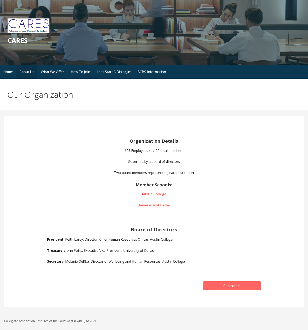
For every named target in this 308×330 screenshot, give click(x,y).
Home (8, 71)
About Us (26, 71)
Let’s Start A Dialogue (114, 71)
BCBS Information (151, 71)
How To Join (80, 71)
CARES (17, 40)
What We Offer (52, 71)
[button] (232, 285)
